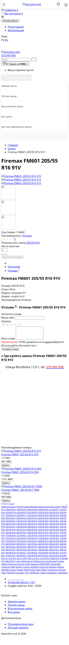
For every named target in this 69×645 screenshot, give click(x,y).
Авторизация (16, 30)
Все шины (14, 612)
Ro (6, 40)
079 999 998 (8, 55)
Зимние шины (16, 601)
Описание (14, 266)
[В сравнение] (2, 254)
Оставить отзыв (10, 349)
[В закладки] (5, 254)
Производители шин (21, 624)
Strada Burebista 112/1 (21, 582)
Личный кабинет (10, 21)
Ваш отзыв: (8, 338)
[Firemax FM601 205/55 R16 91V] (21, 176)
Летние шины (16, 605)
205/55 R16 (33, 242)
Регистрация (16, 27)
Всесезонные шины (20, 608)
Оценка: (6, 321)
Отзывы (13, 270)
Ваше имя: (7, 317)
